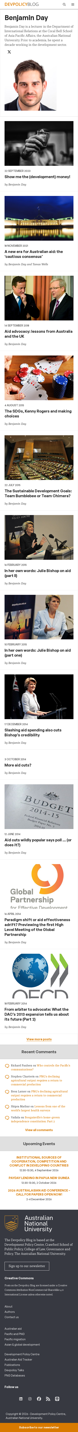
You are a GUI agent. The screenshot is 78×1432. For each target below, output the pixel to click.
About (8, 1306)
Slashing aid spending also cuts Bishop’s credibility (33, 732)
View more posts (39, 1039)
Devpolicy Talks (14, 1370)
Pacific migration (15, 1339)
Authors (10, 1311)
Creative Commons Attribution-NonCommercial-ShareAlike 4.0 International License (36, 1290)
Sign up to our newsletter (27, 1266)
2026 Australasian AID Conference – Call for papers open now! (39, 1192)
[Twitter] (9, 52)
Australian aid (13, 1328)
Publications (12, 1364)
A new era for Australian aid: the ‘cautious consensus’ (34, 254)
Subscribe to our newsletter (39, 1427)
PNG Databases (15, 1375)
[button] (63, 4)
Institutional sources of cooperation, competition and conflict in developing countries (39, 1161)
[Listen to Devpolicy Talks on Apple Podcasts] (57, 1399)
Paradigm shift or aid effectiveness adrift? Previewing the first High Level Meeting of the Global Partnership (37, 927)
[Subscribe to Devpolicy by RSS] (48, 1399)
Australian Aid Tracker (18, 1359)
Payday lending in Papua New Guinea (39, 1178)
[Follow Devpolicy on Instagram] (30, 1399)
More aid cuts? (18, 765)
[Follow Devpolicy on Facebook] (39, 1399)
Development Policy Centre (22, 1354)
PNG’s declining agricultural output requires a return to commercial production (36, 1080)
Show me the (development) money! (37, 176)
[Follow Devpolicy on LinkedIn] (21, 1399)
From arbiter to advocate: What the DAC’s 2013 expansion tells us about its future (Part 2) (37, 1014)
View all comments (39, 1130)
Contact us (12, 1317)
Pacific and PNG (15, 1334)
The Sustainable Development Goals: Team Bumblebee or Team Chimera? (38, 493)
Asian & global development (22, 1344)
